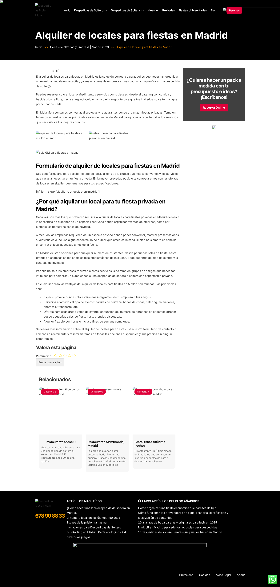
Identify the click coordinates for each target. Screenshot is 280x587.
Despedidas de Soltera (125, 10)
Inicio (66, 10)
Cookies (204, 575)
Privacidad (186, 575)
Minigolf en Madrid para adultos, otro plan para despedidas (177, 527)
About (241, 575)
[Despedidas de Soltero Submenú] (105, 10)
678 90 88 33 (50, 516)
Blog (213, 10)
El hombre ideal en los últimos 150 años (93, 517)
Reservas (234, 10)
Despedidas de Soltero (88, 10)
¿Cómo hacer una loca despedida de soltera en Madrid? (98, 510)
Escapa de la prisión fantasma (86, 522)
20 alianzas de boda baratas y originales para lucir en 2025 (177, 522)
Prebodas (168, 10)
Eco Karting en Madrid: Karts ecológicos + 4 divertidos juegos (96, 534)
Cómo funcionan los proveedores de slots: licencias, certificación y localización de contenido (183, 515)
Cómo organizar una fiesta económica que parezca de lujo (177, 508)
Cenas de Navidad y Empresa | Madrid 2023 (79, 47)
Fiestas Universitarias (192, 10)
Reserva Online (214, 107)
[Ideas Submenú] (157, 10)
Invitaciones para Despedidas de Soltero (94, 527)
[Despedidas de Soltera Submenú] (142, 10)
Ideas (151, 10)
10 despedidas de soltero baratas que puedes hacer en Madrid (180, 532)
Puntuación (43, 356)
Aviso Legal (223, 575)
